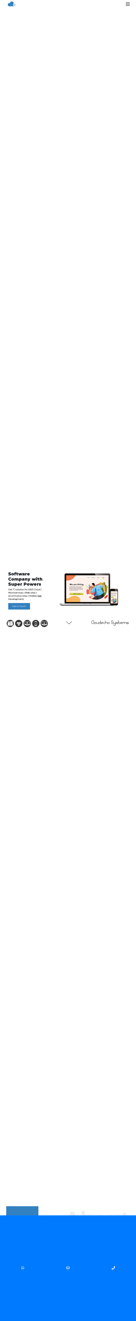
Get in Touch (19, 606)
